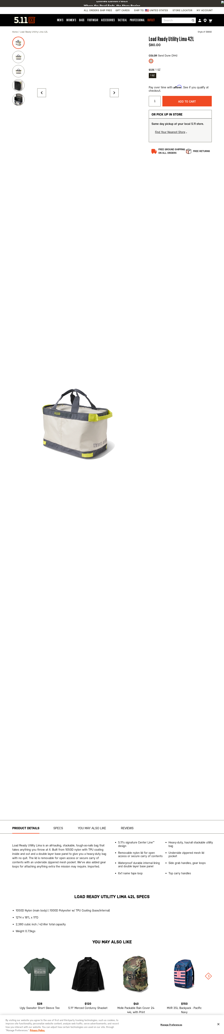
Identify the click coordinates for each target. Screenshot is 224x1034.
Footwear (92, 20)
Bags (82, 20)
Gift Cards (122, 10)
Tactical (122, 20)
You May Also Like (92, 828)
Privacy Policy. (37, 1030)
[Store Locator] (205, 20)
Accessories (108, 20)
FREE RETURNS (201, 151)
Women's (71, 20)
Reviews (127, 828)
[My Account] (200, 20)
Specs (58, 828)
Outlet (151, 20)
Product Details (25, 828)
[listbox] (180, 62)
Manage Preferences (171, 1024)
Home (15, 32)
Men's (60, 20)
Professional (137, 20)
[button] (41, 93)
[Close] (218, 1024)
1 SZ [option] (152, 75)
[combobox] (179, 20)
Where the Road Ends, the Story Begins (112, 3)
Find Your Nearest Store (170, 132)
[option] (151, 61)
